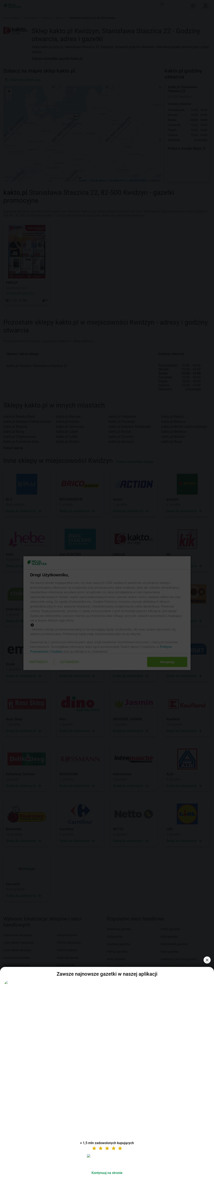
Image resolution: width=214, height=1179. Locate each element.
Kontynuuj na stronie (107, 1173)
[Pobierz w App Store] (107, 1161)
